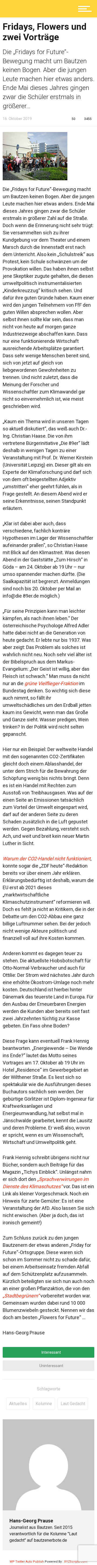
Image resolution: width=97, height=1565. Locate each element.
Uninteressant (51, 1366)
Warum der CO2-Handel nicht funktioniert (47, 858)
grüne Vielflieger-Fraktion (51, 683)
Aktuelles (18, 1403)
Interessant (51, 1352)
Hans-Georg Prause (31, 1520)
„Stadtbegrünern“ (21, 1295)
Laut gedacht (73, 1403)
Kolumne (44, 1403)
